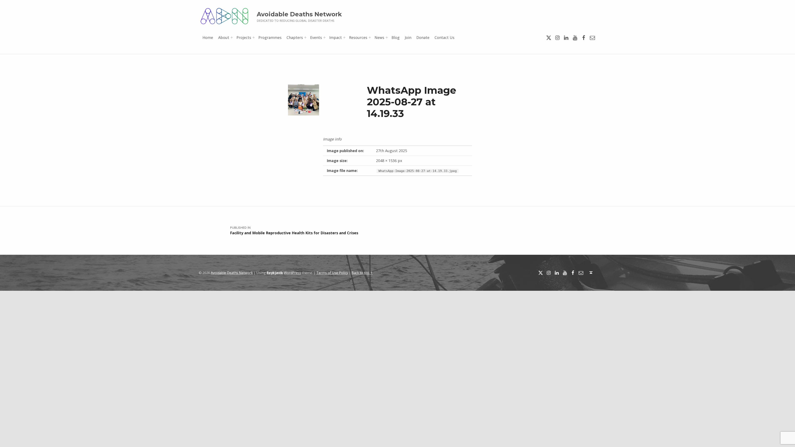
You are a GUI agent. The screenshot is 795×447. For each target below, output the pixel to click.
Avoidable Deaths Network (299, 14)
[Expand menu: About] (232, 37)
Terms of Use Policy (332, 272)
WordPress (292, 272)
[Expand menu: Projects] (254, 37)
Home (207, 37)
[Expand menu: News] (387, 37)
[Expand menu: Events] (324, 37)
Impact (335, 37)
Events (316, 37)
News (379, 37)
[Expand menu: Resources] (370, 37)
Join (408, 37)
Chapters (295, 37)
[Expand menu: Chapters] (305, 37)
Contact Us (444, 37)
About (223, 37)
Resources (358, 37)
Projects (243, 37)
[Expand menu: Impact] (344, 37)
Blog (395, 37)
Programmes (270, 37)
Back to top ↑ (362, 272)
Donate (422, 37)
